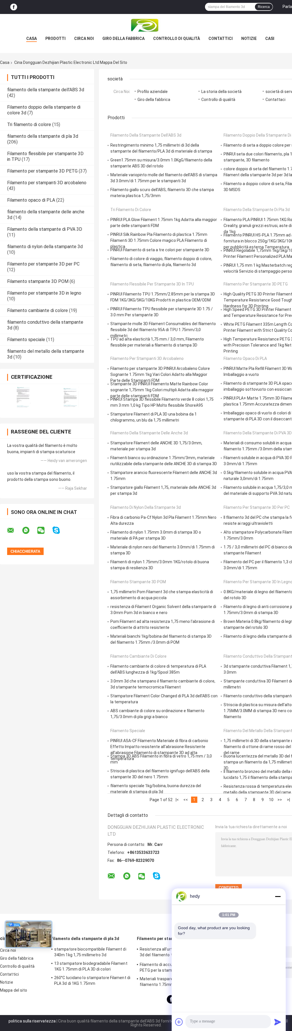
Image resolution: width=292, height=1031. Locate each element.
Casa (31, 38)
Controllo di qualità (176, 38)
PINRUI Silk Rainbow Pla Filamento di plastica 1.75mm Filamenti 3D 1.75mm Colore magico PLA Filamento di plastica (158, 240)
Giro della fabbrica (123, 38)
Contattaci (275, 99)
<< (185, 799)
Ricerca (264, 7)
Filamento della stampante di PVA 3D (44, 229)
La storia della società (221, 91)
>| (288, 799)
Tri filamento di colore (29, 124)
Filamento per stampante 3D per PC (43, 264)
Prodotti (55, 38)
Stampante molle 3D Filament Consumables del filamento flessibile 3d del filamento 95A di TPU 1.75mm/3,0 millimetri (163, 329)
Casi (269, 38)
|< (177, 799)
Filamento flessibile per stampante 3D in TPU (152, 284)
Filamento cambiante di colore (37, 310)
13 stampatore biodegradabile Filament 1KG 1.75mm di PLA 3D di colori (90, 966)
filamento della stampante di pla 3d (42, 136)
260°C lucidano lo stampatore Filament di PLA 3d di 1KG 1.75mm (92, 980)
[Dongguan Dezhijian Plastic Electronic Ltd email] (14, 530)
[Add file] (179, 1022)
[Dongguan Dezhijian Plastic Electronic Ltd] (146, 25)
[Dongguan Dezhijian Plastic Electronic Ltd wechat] (44, 530)
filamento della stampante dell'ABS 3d (45, 89)
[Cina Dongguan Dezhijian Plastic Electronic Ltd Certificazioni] (23, 397)
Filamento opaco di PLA (31, 200)
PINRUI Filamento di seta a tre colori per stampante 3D (159, 250)
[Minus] (277, 896)
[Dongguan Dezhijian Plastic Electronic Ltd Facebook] (14, 7)
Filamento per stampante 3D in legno (44, 293)
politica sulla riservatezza (32, 1021)
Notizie (249, 38)
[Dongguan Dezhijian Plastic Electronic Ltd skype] (59, 530)
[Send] (277, 1022)
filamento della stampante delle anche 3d (149, 433)
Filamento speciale (26, 339)
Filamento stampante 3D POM (37, 281)
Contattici (220, 38)
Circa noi (84, 38)
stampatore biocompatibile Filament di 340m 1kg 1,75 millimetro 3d (90, 952)
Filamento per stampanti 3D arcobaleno (46, 182)
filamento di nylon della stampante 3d (45, 246)
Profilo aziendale (152, 91)
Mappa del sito (13, 990)
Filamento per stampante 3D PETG (42, 171)
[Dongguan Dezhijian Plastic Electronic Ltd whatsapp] (29, 530)
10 (271, 799)
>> (279, 799)
